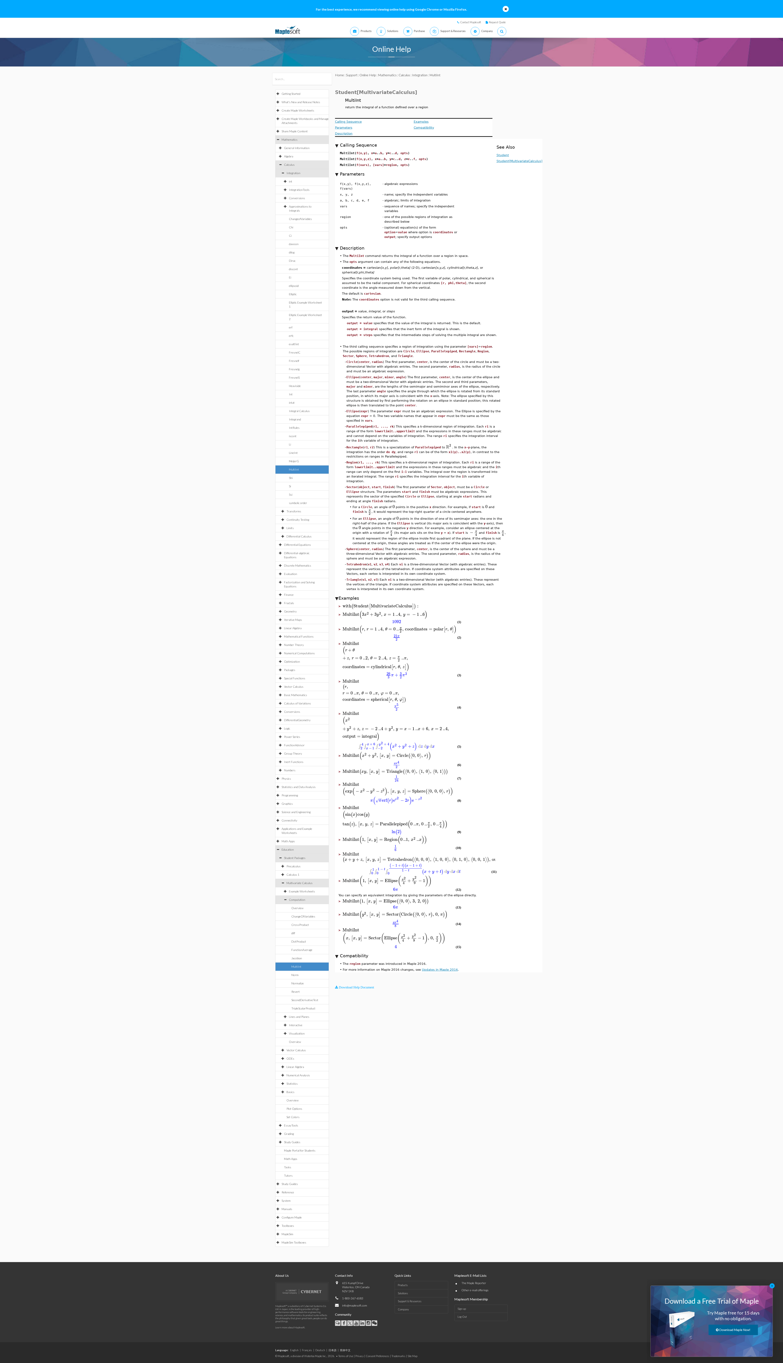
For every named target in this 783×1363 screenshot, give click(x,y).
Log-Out (462, 1316)
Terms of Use (345, 1356)
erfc (291, 335)
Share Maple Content (295, 131)
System (286, 1200)
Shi (291, 478)
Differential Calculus (299, 536)
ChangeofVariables (300, 219)
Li (290, 444)
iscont (292, 436)
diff (293, 933)
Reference (288, 1192)
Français (307, 1350)
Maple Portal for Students (299, 1150)
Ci (290, 235)
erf (290, 327)
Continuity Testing (297, 519)
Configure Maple (292, 1217)
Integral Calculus (299, 411)
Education (288, 849)
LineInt (293, 452)
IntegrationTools (299, 189)
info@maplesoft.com (354, 1305)
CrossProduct (300, 924)
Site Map (412, 1356)
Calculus (289, 164)
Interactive (295, 1025)
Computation (297, 899)
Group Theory (293, 753)
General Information (297, 148)
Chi (291, 227)
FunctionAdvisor (294, 745)
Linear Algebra (293, 628)
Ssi (290, 494)
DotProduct (298, 941)
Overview (297, 908)
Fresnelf (294, 361)
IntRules (294, 427)
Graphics (287, 803)
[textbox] (448, 447)
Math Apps (288, 841)
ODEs (290, 1058)
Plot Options (294, 1108)
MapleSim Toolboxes (294, 1242)
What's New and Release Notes (301, 102)
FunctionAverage (301, 950)
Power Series (292, 736)
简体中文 (345, 1350)
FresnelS (294, 377)
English (294, 1350)
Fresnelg (294, 369)
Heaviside (295, 386)
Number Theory (294, 645)
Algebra (288, 156)
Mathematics (289, 139)
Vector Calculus (293, 686)
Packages (289, 670)
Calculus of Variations (297, 703)
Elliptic (293, 294)
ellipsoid (294, 285)
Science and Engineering (296, 812)
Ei (290, 277)
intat (292, 402)
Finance (289, 594)
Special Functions (294, 678)
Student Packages (294, 858)
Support (351, 75)
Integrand (295, 419)
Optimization (292, 661)
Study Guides (292, 1142)
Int (291, 394)
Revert (295, 991)
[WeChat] (374, 1323)
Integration (293, 173)
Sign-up (462, 1308)
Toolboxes (288, 1225)
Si (290, 486)
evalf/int (294, 344)
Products (403, 1285)
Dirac (292, 260)
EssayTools (291, 1125)
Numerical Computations (299, 653)
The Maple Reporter (473, 1283)
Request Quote (497, 22)
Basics (290, 1092)
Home (339, 75)
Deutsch (320, 1350)
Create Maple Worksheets (298, 110)
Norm (295, 975)
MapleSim (287, 1234)
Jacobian (296, 958)
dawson (294, 244)
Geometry (290, 611)
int (290, 181)
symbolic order (298, 503)
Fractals (289, 603)
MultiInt (294, 469)
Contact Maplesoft (470, 22)
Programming (290, 795)
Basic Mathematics (295, 695)
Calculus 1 (292, 874)
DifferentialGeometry (297, 720)
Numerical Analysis (298, 1075)
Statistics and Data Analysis (299, 787)
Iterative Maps (293, 619)
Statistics (292, 1083)
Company (403, 1309)
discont (293, 269)
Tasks (287, 1167)
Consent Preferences (377, 1356)
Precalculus (293, 866)
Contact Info (344, 1275)
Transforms (293, 511)
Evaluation (290, 574)
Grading (289, 1133)
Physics (286, 778)
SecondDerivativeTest (304, 1000)
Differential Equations (297, 544)
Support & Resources (409, 1301)
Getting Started (291, 93)
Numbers (289, 770)
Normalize (297, 983)
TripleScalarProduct (303, 1008)
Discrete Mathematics (297, 565)
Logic (287, 728)
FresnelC (294, 352)
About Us (282, 1275)
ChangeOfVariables (303, 916)
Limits (290, 528)
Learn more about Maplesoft (290, 1327)
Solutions (403, 1293)
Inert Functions (293, 762)
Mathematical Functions (299, 636)
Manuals (287, 1209)
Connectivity (289, 820)
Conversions (297, 198)
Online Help (367, 75)
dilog (291, 252)
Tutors (288, 1175)
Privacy (359, 1356)
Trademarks (398, 1356)
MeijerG (294, 461)
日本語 (332, 1350)
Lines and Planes (299, 1016)
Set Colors (293, 1117)
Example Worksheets (302, 891)
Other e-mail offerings (475, 1290)
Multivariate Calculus (299, 883)
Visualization (297, 1033)
